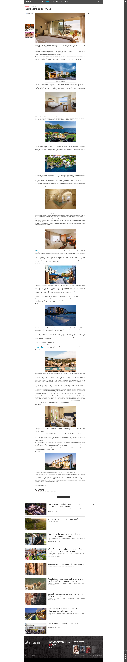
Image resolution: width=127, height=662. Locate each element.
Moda (51, 1)
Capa (42, 1)
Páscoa (55, 491)
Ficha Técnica (99, 655)
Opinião (55, 1)
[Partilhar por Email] (43, 490)
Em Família (42, 491)
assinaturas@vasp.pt (84, 642)
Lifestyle (46, 1)
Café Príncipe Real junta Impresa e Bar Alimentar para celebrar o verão (63, 610)
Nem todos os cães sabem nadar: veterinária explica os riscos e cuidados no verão (65, 580)
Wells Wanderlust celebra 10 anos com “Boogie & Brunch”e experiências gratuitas (66, 550)
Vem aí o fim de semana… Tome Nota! (63, 519)
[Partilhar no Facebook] (36, 490)
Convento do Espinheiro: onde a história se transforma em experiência (65, 505)
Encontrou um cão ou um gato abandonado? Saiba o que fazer (65, 595)
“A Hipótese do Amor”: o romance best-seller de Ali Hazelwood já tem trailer (66, 535)
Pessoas (60, 1)
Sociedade (65, 1)
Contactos (94, 655)
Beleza (38, 1)
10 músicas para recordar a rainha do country (66, 564)
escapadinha (47, 491)
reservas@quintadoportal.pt (41, 347)
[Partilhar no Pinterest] (41, 490)
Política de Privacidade (79, 655)
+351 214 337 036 (92, 642)
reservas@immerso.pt (75, 399)
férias (52, 491)
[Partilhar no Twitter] (39, 490)
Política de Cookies (88, 655)
